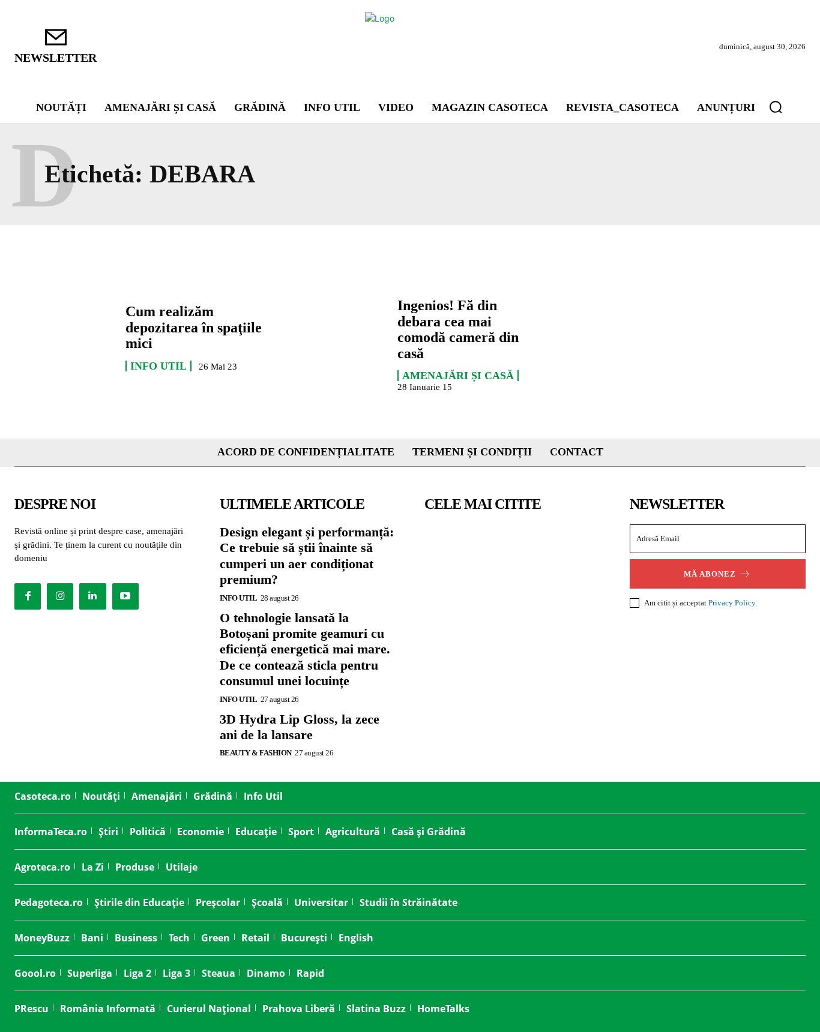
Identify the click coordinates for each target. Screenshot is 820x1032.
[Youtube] (125, 596)
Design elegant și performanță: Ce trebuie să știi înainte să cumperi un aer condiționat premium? (307, 555)
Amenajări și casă (458, 375)
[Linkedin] (92, 596)
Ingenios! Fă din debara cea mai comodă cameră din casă (458, 329)
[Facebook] (27, 596)
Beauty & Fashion (256, 752)
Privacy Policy (731, 602)
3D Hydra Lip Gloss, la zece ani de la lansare (299, 727)
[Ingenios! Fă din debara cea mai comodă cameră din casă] (335, 337)
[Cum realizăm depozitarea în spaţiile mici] (63, 337)
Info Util (158, 366)
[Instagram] (60, 596)
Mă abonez (710, 573)
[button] (775, 106)
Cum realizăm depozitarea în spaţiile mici (193, 327)
